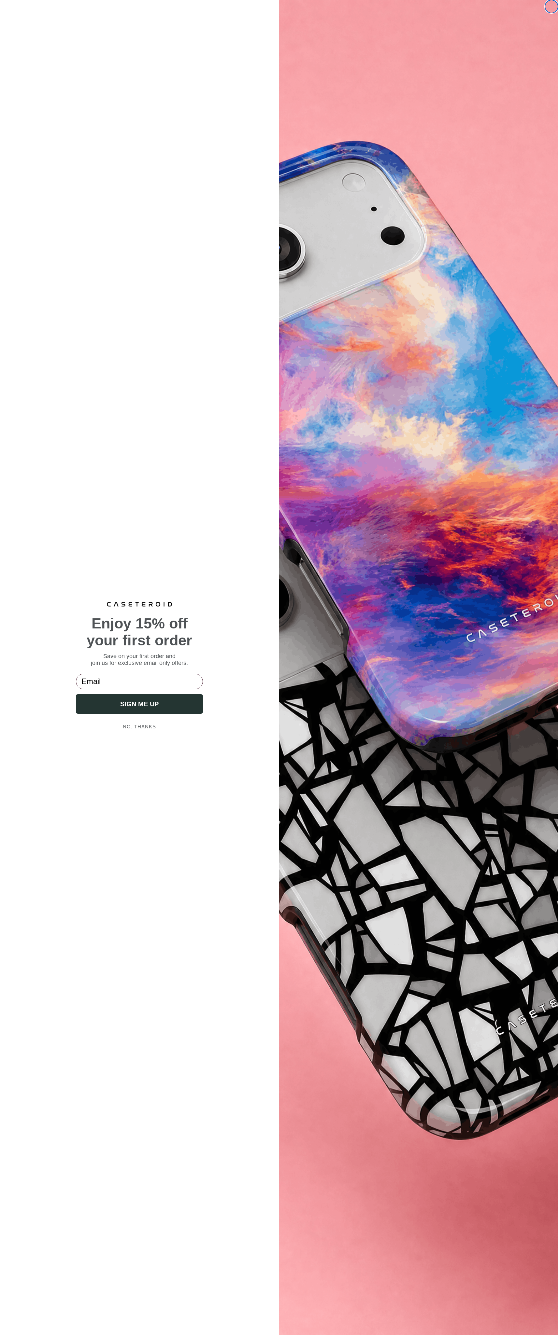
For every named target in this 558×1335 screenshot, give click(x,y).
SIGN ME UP (139, 704)
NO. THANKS (139, 726)
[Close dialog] (551, 6)
